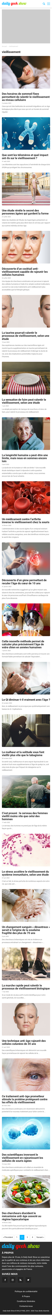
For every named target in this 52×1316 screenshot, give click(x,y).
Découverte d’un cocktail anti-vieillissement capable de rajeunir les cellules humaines (25, 271)
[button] (48, 4)
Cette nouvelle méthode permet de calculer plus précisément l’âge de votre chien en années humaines (23, 644)
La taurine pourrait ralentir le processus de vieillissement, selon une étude (25, 335)
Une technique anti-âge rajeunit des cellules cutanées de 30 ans (24, 1042)
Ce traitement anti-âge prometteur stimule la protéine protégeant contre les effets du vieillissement (24, 1099)
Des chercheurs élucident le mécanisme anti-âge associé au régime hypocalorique (21, 1216)
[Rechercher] (44, 4)
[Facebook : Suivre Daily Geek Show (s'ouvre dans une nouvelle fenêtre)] (5, 1280)
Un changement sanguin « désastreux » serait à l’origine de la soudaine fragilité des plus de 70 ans (26, 930)
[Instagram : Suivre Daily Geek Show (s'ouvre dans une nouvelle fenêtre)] (13, 1280)
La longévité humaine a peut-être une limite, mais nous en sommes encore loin (25, 458)
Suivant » (40, 1237)
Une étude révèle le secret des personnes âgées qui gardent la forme (25, 212)
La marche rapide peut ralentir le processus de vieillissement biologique (26, 987)
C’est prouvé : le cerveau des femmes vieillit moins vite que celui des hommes (25, 816)
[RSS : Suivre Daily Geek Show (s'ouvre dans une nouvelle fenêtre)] (20, 1280)
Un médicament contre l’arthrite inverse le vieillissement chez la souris (25, 521)
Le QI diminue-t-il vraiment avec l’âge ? (26, 699)
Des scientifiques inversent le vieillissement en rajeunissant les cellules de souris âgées (22, 1157)
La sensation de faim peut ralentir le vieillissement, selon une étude (24, 401)
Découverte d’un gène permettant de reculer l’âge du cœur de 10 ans (24, 582)
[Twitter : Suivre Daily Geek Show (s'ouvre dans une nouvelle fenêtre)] (28, 1280)
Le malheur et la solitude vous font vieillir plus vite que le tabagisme (23, 754)
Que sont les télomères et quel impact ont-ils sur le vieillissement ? (25, 156)
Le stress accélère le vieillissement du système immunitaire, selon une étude (25, 873)
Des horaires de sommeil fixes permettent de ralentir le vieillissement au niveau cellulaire (26, 96)
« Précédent (8, 1237)
